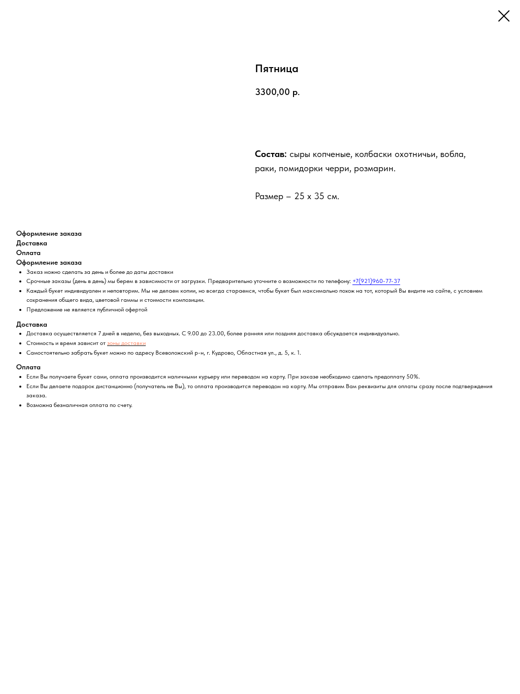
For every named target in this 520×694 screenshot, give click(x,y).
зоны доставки (126, 342)
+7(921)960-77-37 (376, 281)
